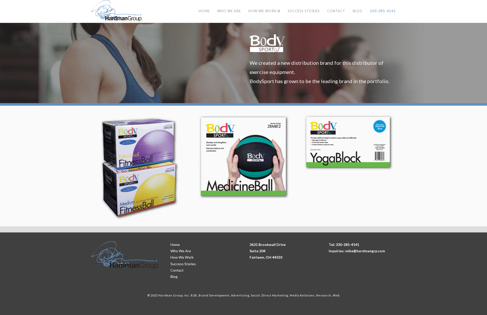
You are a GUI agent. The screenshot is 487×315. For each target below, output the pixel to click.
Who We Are (180, 251)
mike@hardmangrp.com (365, 251)
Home (175, 244)
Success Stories (183, 264)
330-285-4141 (347, 244)
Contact (177, 270)
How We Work (182, 257)
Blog (174, 276)
